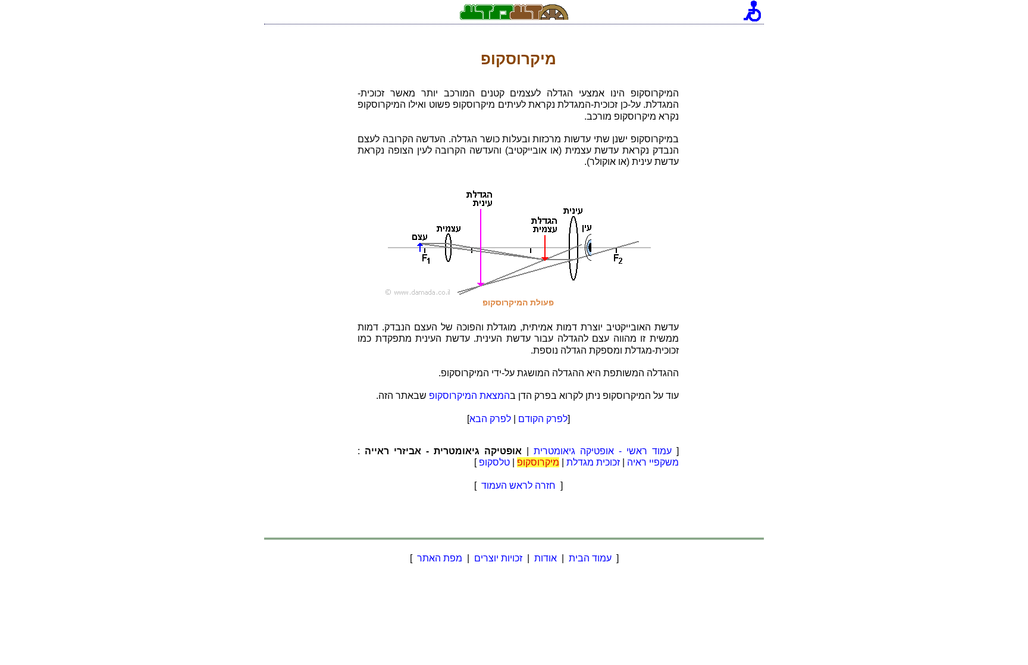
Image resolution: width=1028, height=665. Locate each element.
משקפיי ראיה (653, 462)
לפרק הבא (490, 419)
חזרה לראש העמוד (518, 485)
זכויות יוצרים (498, 558)
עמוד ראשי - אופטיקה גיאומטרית (603, 451)
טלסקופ (494, 462)
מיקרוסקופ (538, 462)
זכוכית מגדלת (593, 462)
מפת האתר (440, 558)
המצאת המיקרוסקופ (469, 396)
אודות (545, 558)
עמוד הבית (590, 558)
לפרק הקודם (543, 419)
